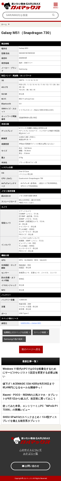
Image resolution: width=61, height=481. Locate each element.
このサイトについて (30, 449)
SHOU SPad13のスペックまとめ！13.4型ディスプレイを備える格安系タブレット (30, 419)
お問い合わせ (31, 466)
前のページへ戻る (31, 349)
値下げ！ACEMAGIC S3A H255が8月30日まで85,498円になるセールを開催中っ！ (28, 385)
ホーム (4, 24)
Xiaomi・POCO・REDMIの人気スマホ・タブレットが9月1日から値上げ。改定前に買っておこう (30, 396)
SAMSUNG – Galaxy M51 (31, 323)
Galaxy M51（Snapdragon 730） (27, 33)
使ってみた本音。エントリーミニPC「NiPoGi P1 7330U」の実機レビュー (30, 407)
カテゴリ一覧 (30, 453)
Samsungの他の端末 (13, 339)
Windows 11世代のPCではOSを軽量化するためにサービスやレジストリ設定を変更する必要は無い (30, 372)
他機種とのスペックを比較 (16, 332)
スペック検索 (40, 332)
